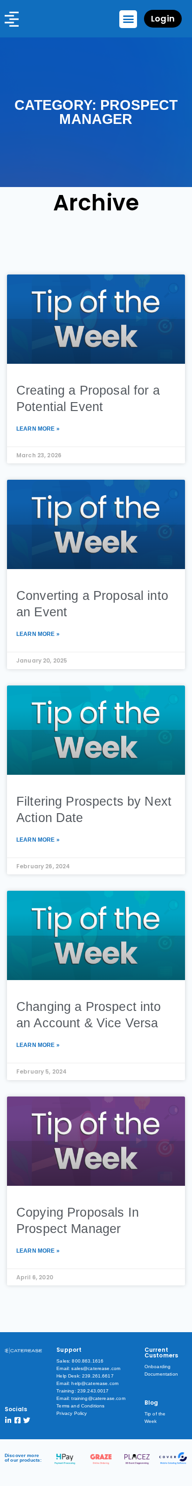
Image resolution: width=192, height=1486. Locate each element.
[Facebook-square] (17, 1420)
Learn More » (38, 429)
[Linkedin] (8, 1420)
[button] (128, 19)
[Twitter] (26, 1420)
